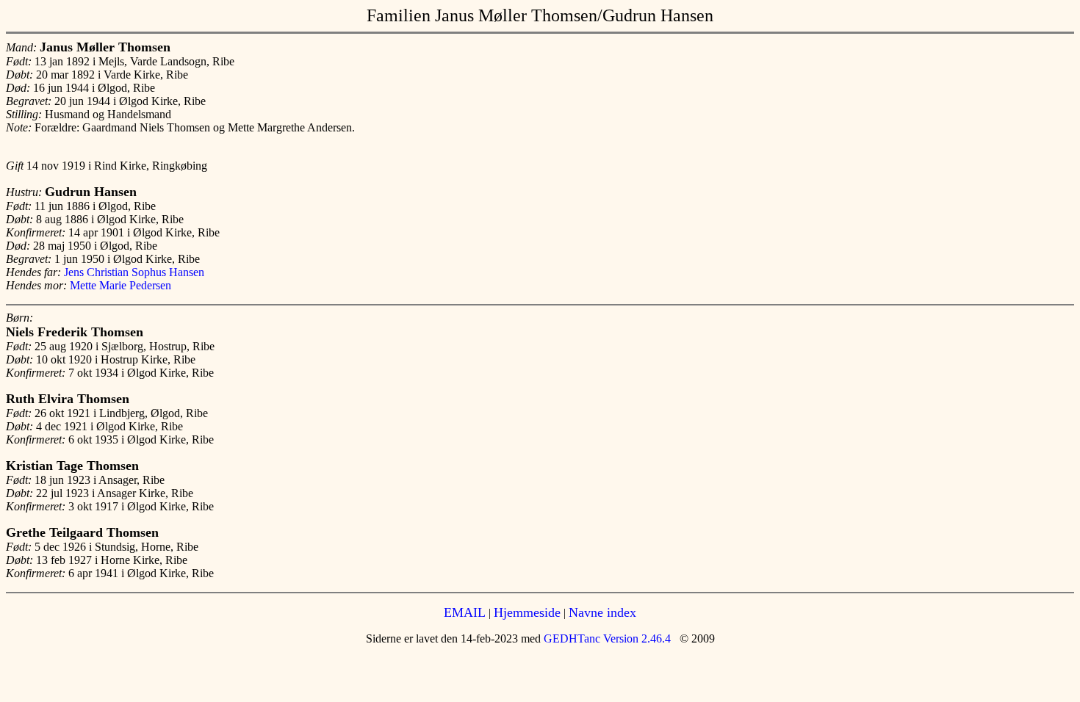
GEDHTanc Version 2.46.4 (606, 638)
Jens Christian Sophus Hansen (134, 272)
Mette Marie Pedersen (120, 285)
